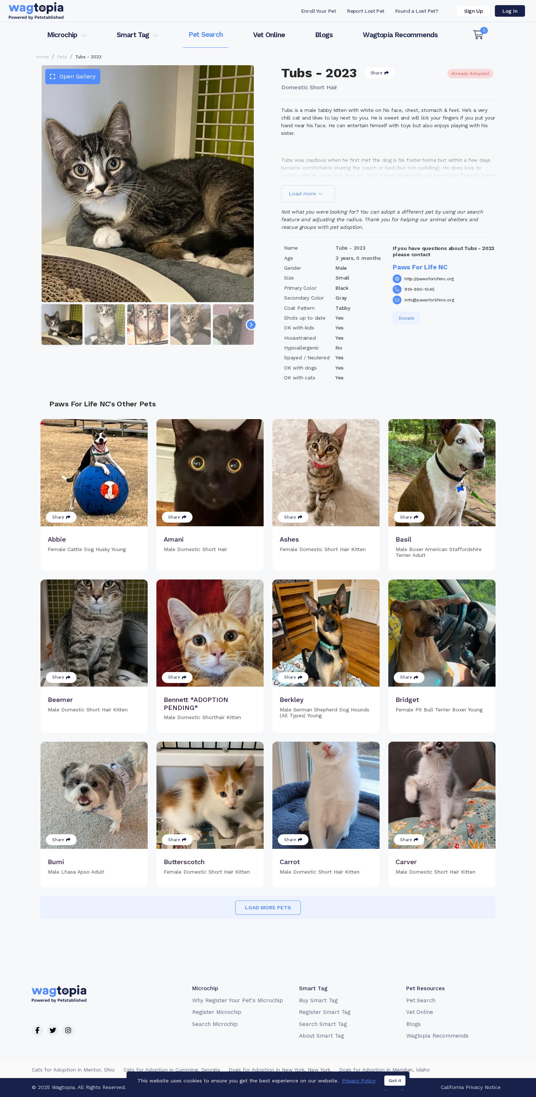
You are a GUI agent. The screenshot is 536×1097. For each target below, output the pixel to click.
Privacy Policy (359, 1081)
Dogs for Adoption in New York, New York (279, 1070)
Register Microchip (216, 1012)
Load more (303, 193)
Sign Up (473, 11)
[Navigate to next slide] (251, 324)
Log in (509, 11)
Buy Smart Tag (318, 1000)
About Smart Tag (321, 1035)
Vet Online (269, 35)
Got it (395, 1080)
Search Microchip (215, 1024)
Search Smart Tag (323, 1024)
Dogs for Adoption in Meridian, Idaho (384, 1070)
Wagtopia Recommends (400, 35)
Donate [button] (406, 318)
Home (42, 56)
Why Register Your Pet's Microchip (237, 1000)
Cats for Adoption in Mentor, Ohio (73, 1070)
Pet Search (206, 34)
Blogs (324, 35)
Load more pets (268, 907)
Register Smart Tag (324, 1012)
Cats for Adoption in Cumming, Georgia (172, 1070)
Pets (62, 56)
